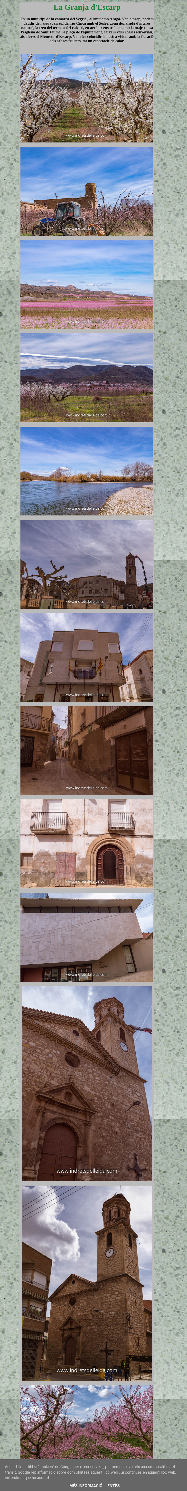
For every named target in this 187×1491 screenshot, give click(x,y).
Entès (113, 1485)
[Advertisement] (169, 745)
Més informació (86, 1485)
